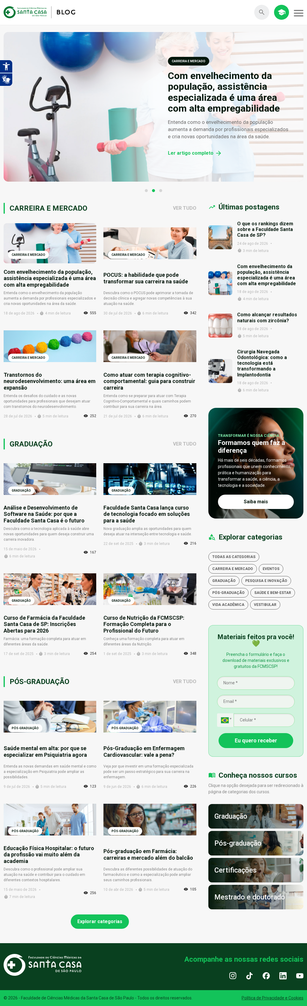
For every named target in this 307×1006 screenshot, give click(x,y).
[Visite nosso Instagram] (232, 975)
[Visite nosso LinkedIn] (283, 975)
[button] (146, 191)
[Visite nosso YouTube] (299, 975)
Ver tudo (184, 208)
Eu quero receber (256, 740)
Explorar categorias (99, 921)
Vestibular (265, 605)
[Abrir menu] (298, 13)
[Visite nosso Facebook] (266, 975)
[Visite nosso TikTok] (249, 975)
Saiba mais (256, 501)
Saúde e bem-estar (272, 593)
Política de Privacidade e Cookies (272, 998)
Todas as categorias (233, 557)
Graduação (224, 581)
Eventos (271, 569)
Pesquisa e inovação (266, 581)
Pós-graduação (228, 593)
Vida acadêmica (228, 605)
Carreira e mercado (232, 569)
